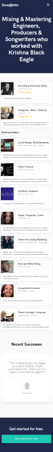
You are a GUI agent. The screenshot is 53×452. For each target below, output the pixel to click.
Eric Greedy (26, 393)
